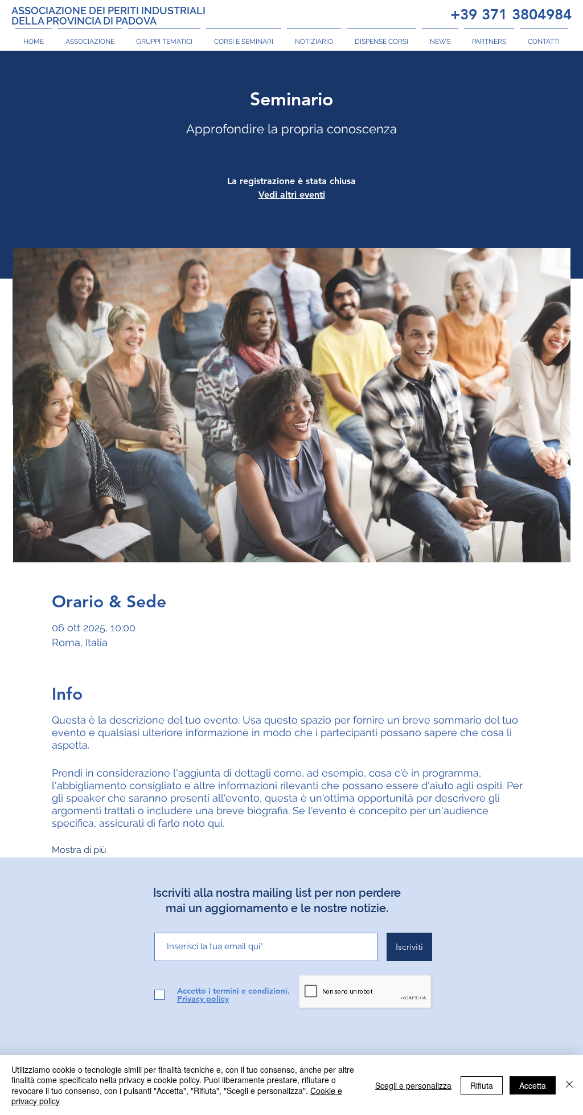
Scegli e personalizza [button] (413, 1085)
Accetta (532, 1085)
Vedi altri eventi (291, 194)
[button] (90, 36)
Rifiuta (481, 1085)
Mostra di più (79, 849)
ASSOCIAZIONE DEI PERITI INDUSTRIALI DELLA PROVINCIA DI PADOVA (108, 16)
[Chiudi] (569, 1085)
